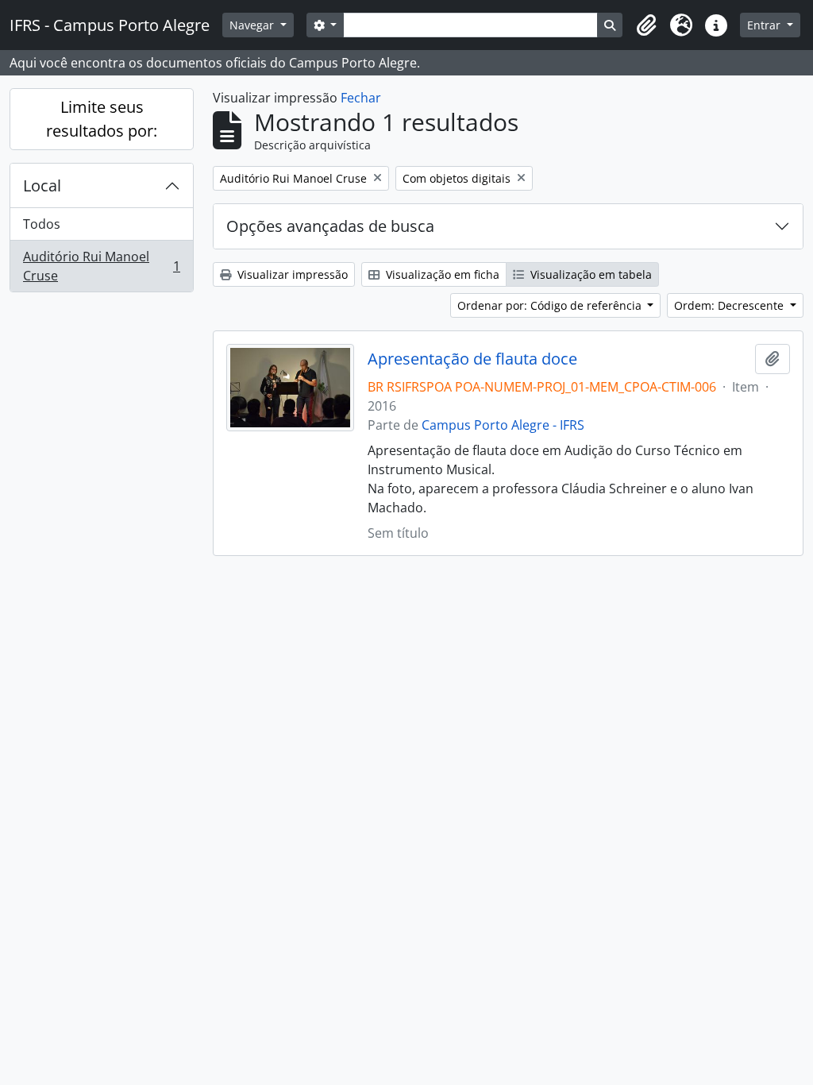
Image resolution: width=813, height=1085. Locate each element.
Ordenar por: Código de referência (551, 305)
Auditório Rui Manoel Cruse (101, 266)
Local (42, 185)
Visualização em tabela (589, 274)
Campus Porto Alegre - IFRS (503, 425)
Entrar (765, 25)
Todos (41, 224)
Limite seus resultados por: (101, 118)
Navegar (253, 25)
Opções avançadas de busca (330, 226)
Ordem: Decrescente (730, 305)
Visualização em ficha (441, 274)
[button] (646, 25)
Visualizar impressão (291, 274)
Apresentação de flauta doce (472, 359)
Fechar (361, 97)
